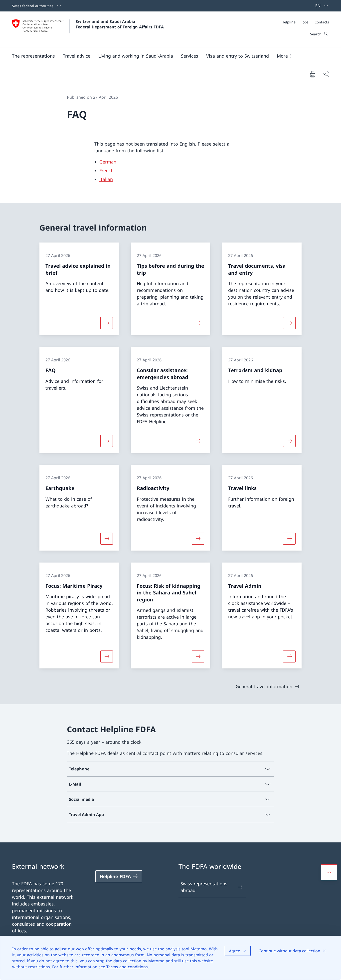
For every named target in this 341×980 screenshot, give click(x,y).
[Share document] (325, 74)
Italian (106, 179)
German (107, 162)
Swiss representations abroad (203, 887)
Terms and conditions (127, 967)
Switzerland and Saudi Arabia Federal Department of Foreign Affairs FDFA (120, 24)
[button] (33, 56)
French (106, 170)
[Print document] (312, 74)
